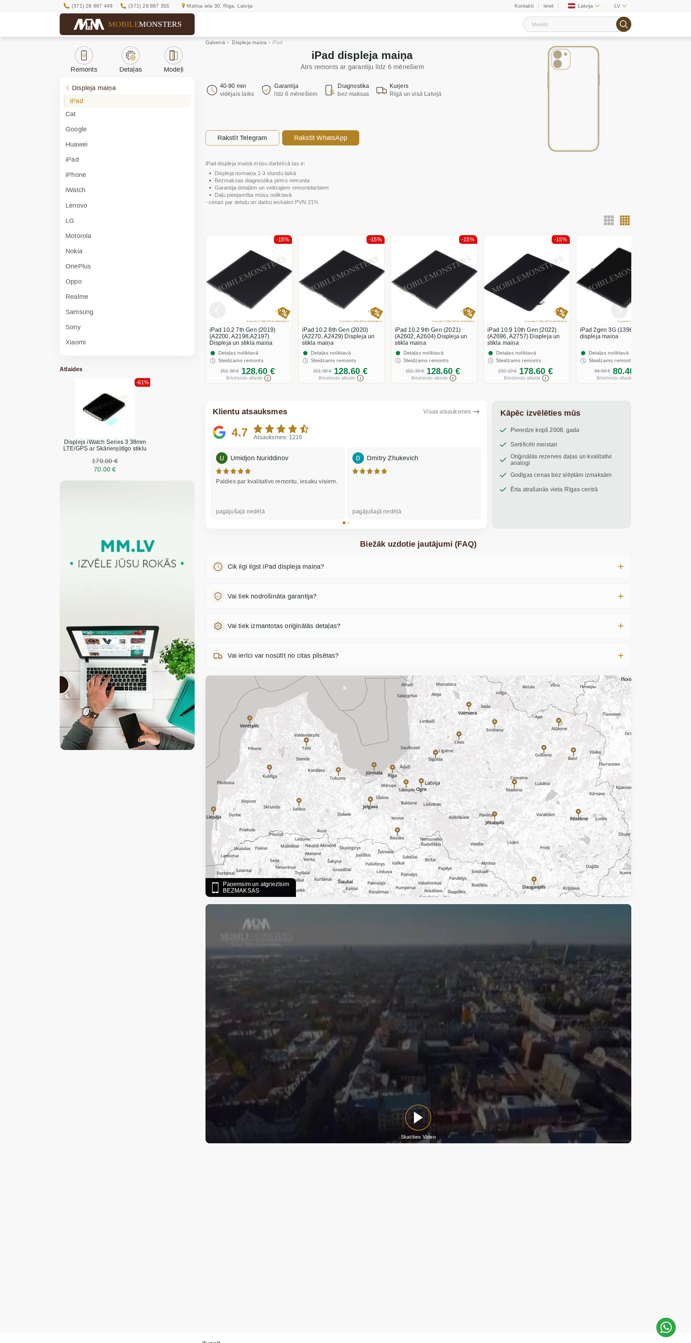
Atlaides (71, 369)
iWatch (75, 190)
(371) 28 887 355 (148, 6)
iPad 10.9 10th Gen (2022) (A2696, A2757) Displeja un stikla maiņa (523, 336)
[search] (623, 24)
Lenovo (76, 205)
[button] (344, 522)
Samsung (79, 311)
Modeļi (173, 69)
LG (69, 220)
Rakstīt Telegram (242, 137)
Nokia (73, 251)
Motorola (78, 236)
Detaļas (130, 69)
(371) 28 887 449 (92, 6)
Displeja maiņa (94, 88)
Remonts (84, 69)
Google (76, 129)
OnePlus (78, 266)
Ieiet (548, 6)
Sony (73, 327)
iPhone (75, 174)
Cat (70, 114)
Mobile (145, 24)
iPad (76, 101)
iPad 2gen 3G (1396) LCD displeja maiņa (614, 333)
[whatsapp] (666, 1327)
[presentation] (217, 310)
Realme (76, 296)
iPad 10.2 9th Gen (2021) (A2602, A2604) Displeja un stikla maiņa (431, 336)
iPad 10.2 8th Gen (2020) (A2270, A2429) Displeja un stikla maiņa (338, 336)
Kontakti (524, 6)
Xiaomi (75, 342)
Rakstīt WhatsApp (320, 137)
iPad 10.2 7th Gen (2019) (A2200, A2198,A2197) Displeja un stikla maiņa (242, 336)
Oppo (73, 281)
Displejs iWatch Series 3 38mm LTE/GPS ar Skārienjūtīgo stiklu (105, 445)
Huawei (76, 144)
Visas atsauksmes (447, 411)
